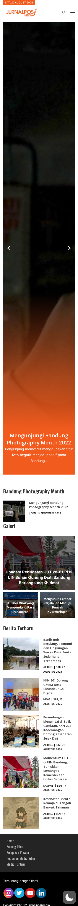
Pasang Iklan (14, 846)
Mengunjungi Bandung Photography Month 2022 (48, 505)
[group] (39, 248)
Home (10, 840)
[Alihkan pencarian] (63, 12)
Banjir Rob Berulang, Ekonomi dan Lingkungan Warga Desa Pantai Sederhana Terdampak (57, 650)
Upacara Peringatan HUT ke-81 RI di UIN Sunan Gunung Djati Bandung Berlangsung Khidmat (39, 577)
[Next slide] (69, 248)
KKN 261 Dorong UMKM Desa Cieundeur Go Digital (55, 686)
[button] (69, 897)
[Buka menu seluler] (72, 12)
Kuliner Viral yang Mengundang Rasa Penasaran (20, 607)
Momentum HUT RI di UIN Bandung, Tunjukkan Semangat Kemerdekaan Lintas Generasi (57, 768)
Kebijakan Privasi (17, 852)
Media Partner (16, 864)
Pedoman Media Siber (20, 858)
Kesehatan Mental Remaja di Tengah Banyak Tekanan (57, 803)
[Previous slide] (8, 248)
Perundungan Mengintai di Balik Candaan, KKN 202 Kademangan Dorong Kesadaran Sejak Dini (57, 727)
